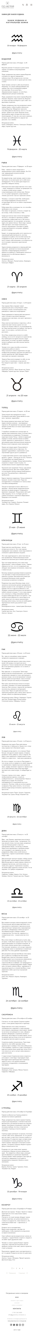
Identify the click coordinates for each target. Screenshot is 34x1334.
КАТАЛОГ (17, 1303)
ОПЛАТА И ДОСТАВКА (17, 1300)
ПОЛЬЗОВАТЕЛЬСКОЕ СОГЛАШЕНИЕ (17, 1321)
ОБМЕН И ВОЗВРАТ (17, 1305)
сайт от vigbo (17, 1329)
